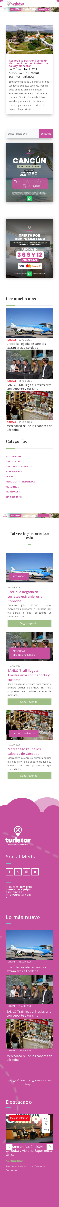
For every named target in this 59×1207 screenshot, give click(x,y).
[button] (9, 1147)
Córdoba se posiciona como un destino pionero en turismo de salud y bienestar (28, 63)
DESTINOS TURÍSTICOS (21, 76)
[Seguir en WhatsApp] (29, 198)
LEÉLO (9, 476)
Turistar (17, 69)
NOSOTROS (12, 486)
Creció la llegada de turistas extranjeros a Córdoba (26, 345)
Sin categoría (14, 496)
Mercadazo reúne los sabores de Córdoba (29, 428)
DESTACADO (32, 72)
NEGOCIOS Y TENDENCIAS (20, 481)
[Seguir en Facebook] (9, 871)
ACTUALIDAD (16, 72)
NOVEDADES (13, 491)
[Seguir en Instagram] (26, 871)
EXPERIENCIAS (14, 471)
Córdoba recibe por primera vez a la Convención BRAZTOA (30, 1148)
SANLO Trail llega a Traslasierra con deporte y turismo (29, 387)
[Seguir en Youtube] (35, 871)
